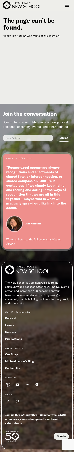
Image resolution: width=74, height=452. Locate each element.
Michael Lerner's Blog (19, 361)
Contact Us (12, 368)
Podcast (10, 318)
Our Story (11, 354)
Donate (61, 436)
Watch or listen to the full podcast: (33, 241)
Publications (13, 339)
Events (9, 325)
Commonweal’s (38, 282)
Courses (10, 332)
